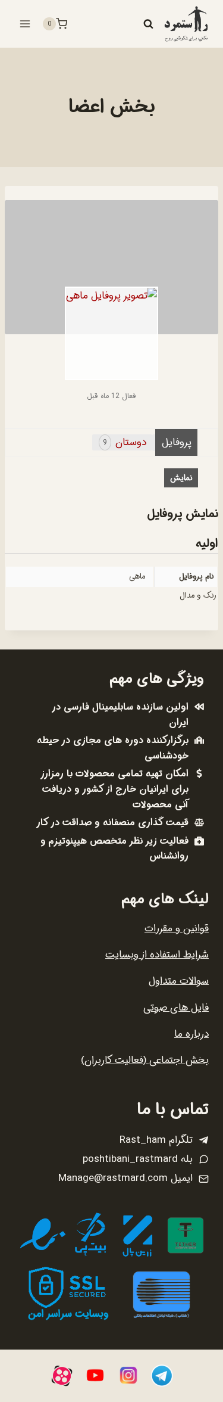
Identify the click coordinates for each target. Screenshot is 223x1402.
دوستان (124, 442)
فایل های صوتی (176, 1008)
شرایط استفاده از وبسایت (157, 955)
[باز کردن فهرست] (25, 23)
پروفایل (176, 442)
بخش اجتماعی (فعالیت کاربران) (145, 1060)
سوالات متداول (179, 981)
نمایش (181, 477)
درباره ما (191, 1034)
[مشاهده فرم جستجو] (148, 24)
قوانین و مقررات (177, 929)
